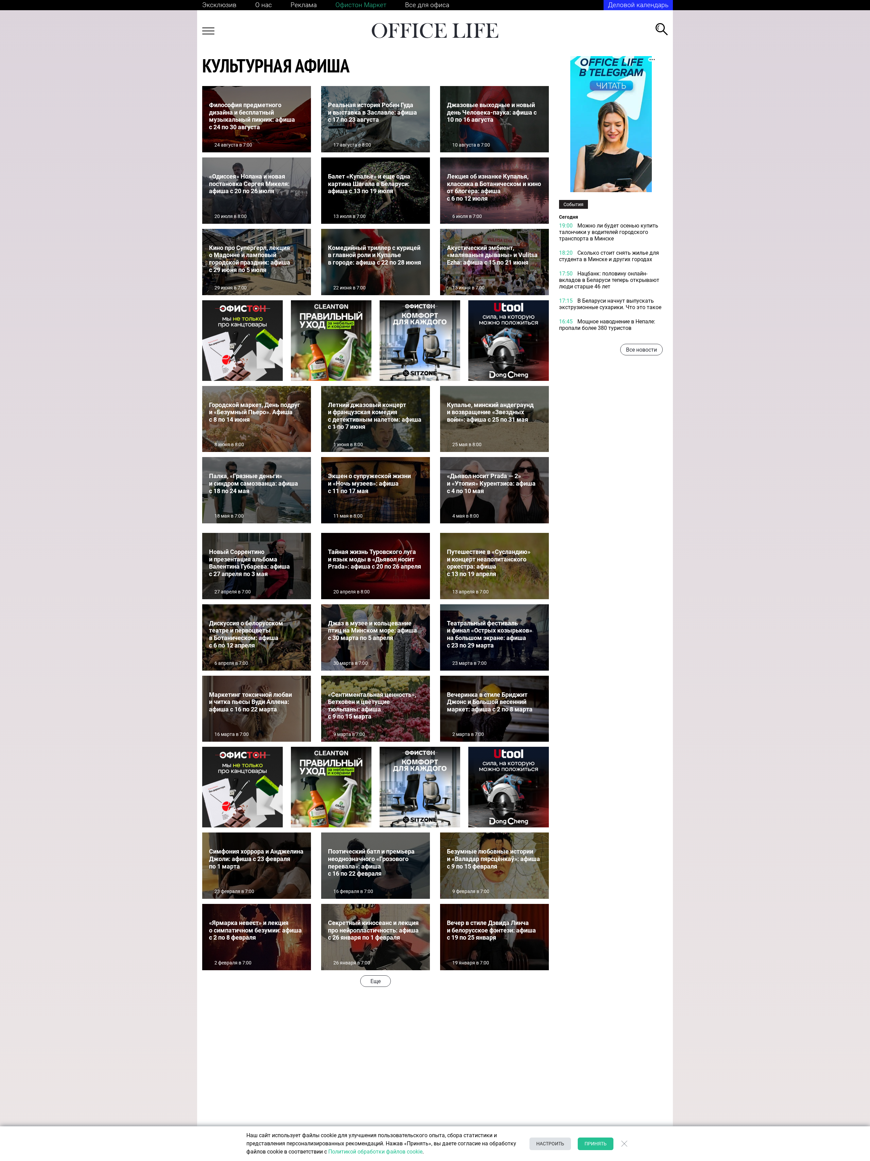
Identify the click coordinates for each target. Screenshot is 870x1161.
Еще (375, 981)
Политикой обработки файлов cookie (375, 1151)
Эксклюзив (219, 5)
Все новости (641, 350)
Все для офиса (427, 5)
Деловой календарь (638, 5)
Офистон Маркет (360, 5)
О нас (263, 5)
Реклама (304, 5)
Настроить (550, 1143)
